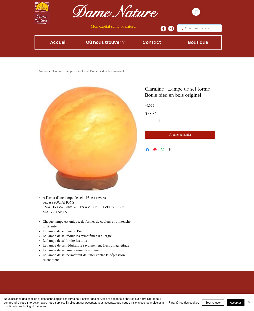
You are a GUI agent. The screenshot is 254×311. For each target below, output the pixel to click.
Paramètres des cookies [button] (184, 302)
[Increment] (160, 120)
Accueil (43, 71)
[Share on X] (170, 149)
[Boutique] (196, 12)
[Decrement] (147, 120)
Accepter (235, 302)
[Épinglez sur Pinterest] (155, 149)
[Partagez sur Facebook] (147, 149)
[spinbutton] (154, 120)
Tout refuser (213, 302)
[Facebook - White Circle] (163, 28)
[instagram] (171, 28)
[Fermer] (249, 302)
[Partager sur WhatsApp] (162, 149)
